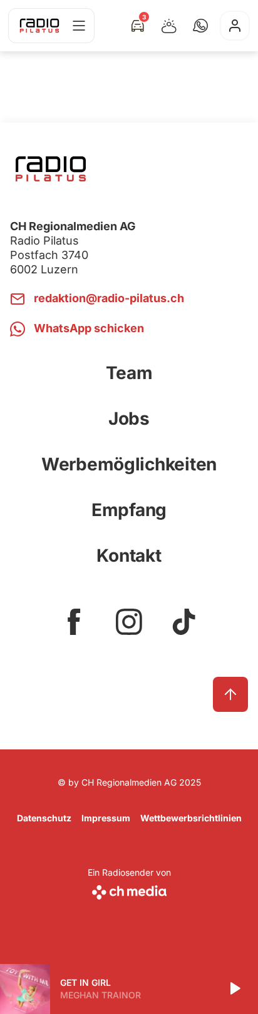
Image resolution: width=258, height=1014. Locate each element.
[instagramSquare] (129, 621)
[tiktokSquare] (184, 621)
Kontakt (128, 555)
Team (129, 372)
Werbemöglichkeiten (129, 464)
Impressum (105, 818)
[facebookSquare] (73, 621)
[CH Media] (129, 890)
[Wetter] (169, 26)
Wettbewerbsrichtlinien (191, 818)
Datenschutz (44, 818)
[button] (200, 26)
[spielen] (234, 988)
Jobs (129, 418)
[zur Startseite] (39, 25)
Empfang (129, 509)
